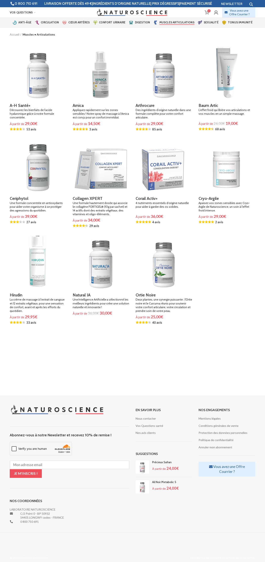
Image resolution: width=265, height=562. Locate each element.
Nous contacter (146, 418)
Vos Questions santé (149, 425)
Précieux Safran (162, 462)
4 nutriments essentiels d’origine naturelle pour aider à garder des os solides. (162, 202)
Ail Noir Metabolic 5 (164, 482)
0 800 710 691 (26, 3)
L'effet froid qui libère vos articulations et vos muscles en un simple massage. (224, 109)
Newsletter (231, 4)
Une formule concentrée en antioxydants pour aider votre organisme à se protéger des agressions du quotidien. (36, 204)
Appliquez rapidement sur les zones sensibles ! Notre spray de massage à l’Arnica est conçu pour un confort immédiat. (101, 111)
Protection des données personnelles (223, 432)
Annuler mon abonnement (215, 447)
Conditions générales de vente (218, 425)
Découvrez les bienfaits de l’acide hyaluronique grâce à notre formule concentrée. (32, 111)
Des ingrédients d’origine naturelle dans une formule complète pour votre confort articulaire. (163, 111)
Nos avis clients (146, 432)
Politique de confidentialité (216, 440)
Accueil (14, 34)
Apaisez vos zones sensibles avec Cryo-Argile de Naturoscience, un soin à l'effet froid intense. (224, 204)
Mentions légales (210, 418)
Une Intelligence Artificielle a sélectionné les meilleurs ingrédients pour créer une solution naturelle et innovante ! (101, 300)
